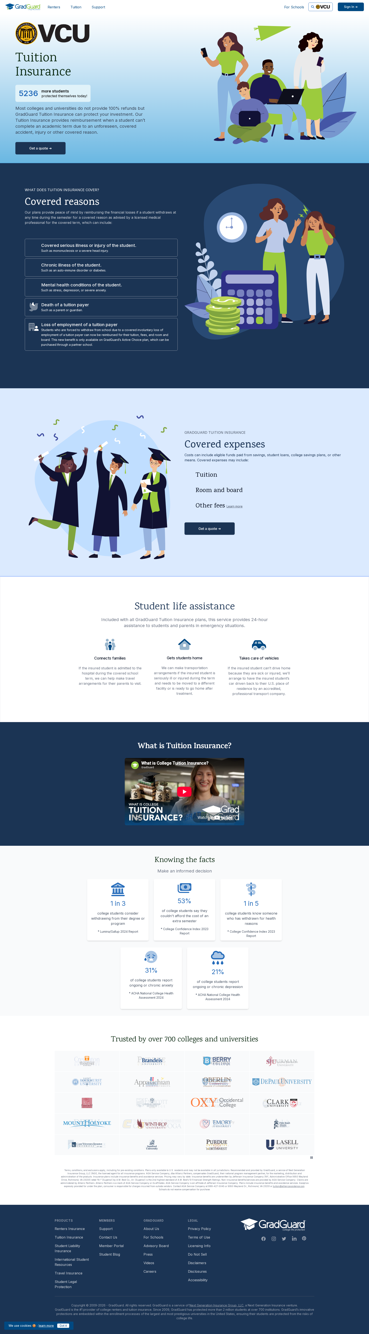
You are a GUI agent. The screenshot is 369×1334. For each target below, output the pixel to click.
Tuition (75, 7)
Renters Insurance (70, 1229)
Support (98, 7)
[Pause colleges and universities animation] (311, 1157)
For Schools (294, 7)
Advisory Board (156, 1246)
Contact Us (108, 1237)
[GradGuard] (23, 6)
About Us (151, 1229)
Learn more (235, 506)
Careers (150, 1271)
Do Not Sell (197, 1254)
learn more (46, 1325)
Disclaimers (197, 1263)
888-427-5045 (216, 1186)
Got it (63, 1325)
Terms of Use (199, 1237)
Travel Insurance (68, 1273)
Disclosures (197, 1271)
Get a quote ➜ (40, 148)
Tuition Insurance (69, 1237)
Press (148, 1254)
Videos (149, 1263)
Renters (54, 7)
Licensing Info (199, 1246)
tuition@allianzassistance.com (289, 1186)
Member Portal (111, 1246)
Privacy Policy (199, 1229)
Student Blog (109, 1254)
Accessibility (198, 1280)
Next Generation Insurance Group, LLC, (216, 1305)
